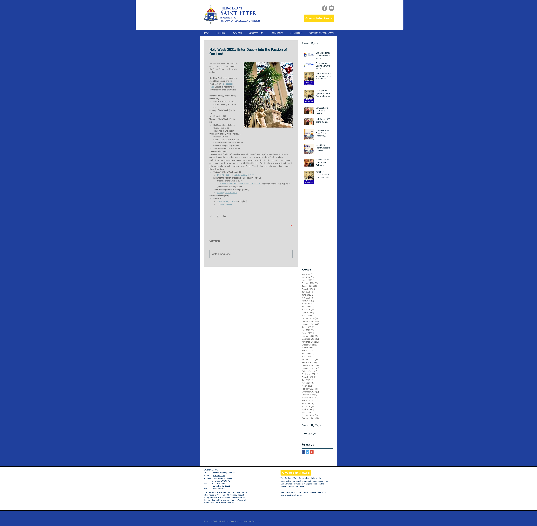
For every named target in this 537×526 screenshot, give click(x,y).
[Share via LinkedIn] (224, 216)
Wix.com (256, 521)
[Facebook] (324, 8)
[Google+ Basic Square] (312, 452)
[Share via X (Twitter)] (217, 216)
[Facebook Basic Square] (303, 452)
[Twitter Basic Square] (307, 452)
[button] (220, 33)
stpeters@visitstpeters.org (223, 473)
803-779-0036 (219, 475)
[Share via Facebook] (210, 216)
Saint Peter (238, 13)
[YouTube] (331, 8)
